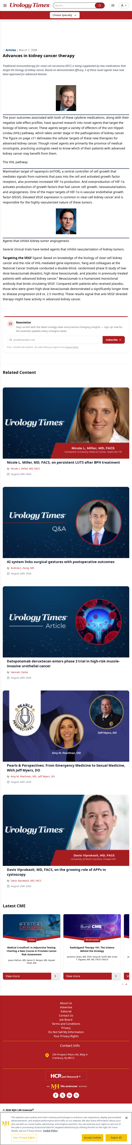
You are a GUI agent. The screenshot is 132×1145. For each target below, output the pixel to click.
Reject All (116, 1137)
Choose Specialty (62, 15)
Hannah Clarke (19, 672)
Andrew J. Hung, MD (22, 568)
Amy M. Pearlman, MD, (24, 776)
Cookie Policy (50, 1130)
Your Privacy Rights (66, 1036)
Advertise (66, 1007)
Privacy (66, 1028)
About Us (66, 1003)
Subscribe (112, 339)
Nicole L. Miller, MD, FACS (25, 468)
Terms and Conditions (66, 1024)
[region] (66, 1128)
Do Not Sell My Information (66, 1032)
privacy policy (71, 347)
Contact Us (66, 1015)
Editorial (66, 1011)
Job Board (66, 1020)
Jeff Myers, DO (46, 776)
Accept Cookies (92, 1137)
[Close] (126, 1118)
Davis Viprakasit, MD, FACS (26, 880)
